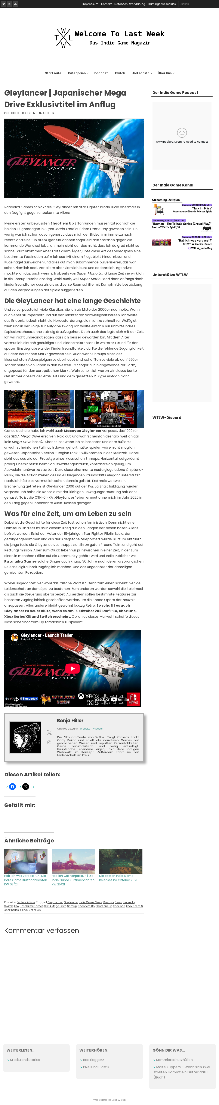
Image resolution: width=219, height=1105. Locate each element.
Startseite (53, 73)
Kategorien (77, 73)
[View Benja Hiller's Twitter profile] (49, 732)
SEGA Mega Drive (55, 906)
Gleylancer (71, 902)
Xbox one (119, 906)
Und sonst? (140, 73)
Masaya (108, 902)
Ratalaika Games (31, 906)
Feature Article (26, 902)
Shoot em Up (86, 906)
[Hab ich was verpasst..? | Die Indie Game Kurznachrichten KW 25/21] (73, 861)
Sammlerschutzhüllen (174, 1059)
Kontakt (106, 4)
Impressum (90, 4)
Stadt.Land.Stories (25, 1059)
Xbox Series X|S (31, 910)
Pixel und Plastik (96, 1067)
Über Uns (165, 73)
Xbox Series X (12, 910)
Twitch (119, 73)
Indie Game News (90, 902)
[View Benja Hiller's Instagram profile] (49, 742)
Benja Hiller (45, 113)
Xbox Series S (134, 906)
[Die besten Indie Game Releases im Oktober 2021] (120, 861)
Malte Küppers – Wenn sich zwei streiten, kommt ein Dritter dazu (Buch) (182, 1072)
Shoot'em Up (104, 906)
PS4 (16, 906)
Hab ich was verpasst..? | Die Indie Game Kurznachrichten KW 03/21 (25, 880)
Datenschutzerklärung (129, 4)
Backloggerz (93, 1059)
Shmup (72, 906)
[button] (21, 399)
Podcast (101, 73)
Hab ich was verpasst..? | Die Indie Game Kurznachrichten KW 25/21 (73, 880)
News (118, 902)
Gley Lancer (55, 902)
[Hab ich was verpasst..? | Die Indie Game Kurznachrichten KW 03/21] (25, 861)
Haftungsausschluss (162, 4)
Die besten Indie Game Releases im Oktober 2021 (118, 878)
